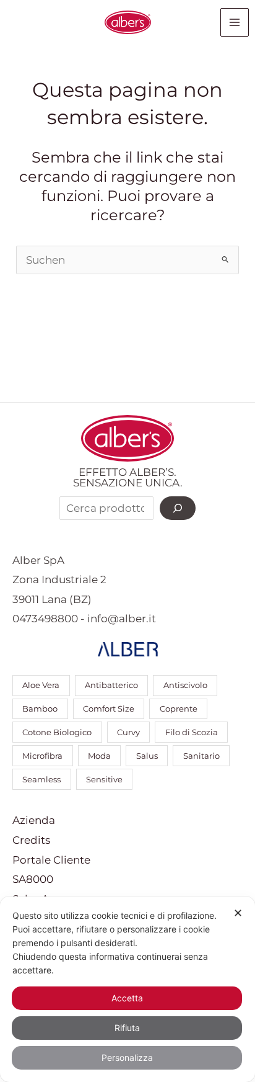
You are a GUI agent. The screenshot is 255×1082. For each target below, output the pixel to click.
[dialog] (127, 989)
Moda (99, 756)
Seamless (41, 779)
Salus (147, 756)
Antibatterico (111, 685)
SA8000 (32, 879)
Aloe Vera (40, 685)
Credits (31, 840)
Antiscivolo (185, 685)
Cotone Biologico (57, 732)
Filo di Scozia (191, 732)
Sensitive (104, 779)
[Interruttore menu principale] (234, 22)
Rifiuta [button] (127, 1027)
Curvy (128, 732)
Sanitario (201, 756)
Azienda (33, 820)
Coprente (178, 708)
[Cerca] (178, 508)
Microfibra (42, 756)
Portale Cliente (51, 860)
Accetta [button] (127, 998)
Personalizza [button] (127, 1057)
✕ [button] (238, 912)
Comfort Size (108, 708)
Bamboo (40, 708)
